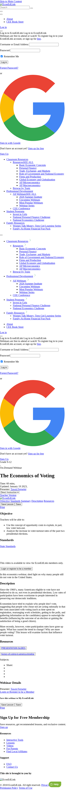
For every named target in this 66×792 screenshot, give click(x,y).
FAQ (9, 764)
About (9, 19)
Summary (26, 501)
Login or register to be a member (16, 569)
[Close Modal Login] (1, 336)
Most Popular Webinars (31, 202)
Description (37, 501)
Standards (15, 501)
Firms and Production (30, 176)
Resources (23, 162)
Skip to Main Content (11, 1)
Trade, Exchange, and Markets (34, 171)
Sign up (4, 727)
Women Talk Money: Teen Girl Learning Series (37, 225)
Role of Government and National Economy (41, 173)
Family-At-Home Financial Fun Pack (31, 228)
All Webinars (24, 194)
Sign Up (4, 154)
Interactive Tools (14, 740)
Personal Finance (28, 168)
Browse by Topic (21, 188)
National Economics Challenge (28, 220)
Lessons (10, 742)
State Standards (8, 546)
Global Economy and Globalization (37, 179)
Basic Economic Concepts (32, 165)
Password (5, 50)
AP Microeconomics (29, 182)
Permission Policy (9, 788)
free (39, 38)
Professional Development (19, 191)
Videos (9, 745)
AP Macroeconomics (29, 185)
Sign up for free (36, 148)
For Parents (12, 748)
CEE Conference (21, 208)
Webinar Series (26, 205)
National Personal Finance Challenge (31, 217)
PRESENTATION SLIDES (13, 648)
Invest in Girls (20, 214)
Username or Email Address (14, 44)
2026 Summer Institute (30, 197)
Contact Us (12, 767)
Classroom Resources (17, 159)
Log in (3, 27)
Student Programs (15, 211)
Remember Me (11, 56)
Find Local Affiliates (16, 751)
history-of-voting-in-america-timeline (17, 654)
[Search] (31, 8)
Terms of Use (25, 788)
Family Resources (15, 223)
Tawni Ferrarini (18, 489)
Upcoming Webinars (29, 199)
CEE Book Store (15, 21)
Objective (5, 501)
